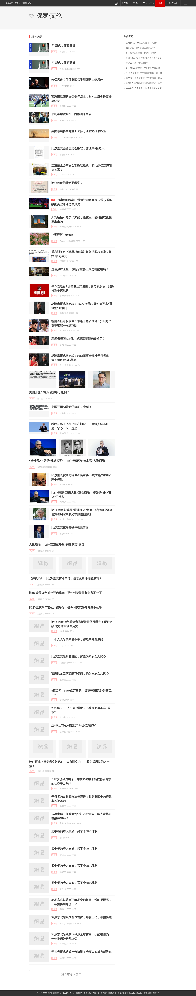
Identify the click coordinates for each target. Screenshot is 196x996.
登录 (160, 3)
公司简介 (78, 993)
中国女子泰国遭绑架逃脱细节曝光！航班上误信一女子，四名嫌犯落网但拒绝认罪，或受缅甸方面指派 (146, 83)
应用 (16, 3)
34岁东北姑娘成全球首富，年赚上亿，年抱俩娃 (81, 917)
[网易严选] (136, 3)
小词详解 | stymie (62, 234)
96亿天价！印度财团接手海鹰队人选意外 (77, 79)
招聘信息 (95, 993)
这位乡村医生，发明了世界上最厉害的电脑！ (80, 269)
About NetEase (68, 993)
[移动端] (116, 3)
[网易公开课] (125, 3)
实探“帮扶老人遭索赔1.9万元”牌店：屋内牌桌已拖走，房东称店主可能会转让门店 (146, 78)
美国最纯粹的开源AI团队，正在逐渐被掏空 (78, 131)
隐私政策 (112, 993)
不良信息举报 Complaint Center (130, 993)
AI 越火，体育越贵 (63, 45)
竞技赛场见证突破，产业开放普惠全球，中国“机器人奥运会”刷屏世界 (146, 68)
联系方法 (87, 993)
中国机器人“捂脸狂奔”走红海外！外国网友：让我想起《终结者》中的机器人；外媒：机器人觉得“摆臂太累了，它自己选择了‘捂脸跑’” (146, 58)
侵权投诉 (155, 993)
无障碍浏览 (26, 3)
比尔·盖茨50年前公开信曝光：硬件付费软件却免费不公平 (65, 592)
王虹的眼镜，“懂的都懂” (137, 63)
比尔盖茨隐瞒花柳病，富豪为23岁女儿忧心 (78, 656)
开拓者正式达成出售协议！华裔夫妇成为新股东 (81, 951)
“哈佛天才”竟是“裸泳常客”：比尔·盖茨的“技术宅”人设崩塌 (67, 460)
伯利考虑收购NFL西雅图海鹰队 (71, 114)
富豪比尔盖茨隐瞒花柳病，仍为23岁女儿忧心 (80, 673)
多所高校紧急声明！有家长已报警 (141, 53)
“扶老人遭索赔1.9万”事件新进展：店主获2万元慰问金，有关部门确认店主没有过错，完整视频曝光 (146, 73)
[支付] (144, 3)
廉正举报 (147, 993)
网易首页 (9, 3)
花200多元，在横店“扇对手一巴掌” (141, 43)
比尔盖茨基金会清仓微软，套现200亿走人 (77, 148)
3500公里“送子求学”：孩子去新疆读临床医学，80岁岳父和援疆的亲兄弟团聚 (146, 88)
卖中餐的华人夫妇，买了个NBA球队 (74, 831)
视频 (54, 209)
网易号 (54, 52)
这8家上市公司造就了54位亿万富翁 (73, 725)
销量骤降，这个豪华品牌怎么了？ (141, 48)
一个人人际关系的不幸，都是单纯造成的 (77, 639)
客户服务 (104, 993)
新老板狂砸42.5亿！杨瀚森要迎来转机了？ (78, 338)
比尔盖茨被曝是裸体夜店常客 (70, 527)
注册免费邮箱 (172, 3)
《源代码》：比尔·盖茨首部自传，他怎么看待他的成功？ (65, 578)
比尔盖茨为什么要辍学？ (67, 182)
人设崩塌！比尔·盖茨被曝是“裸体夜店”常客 (57, 544)
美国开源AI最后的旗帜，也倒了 (49, 392)
